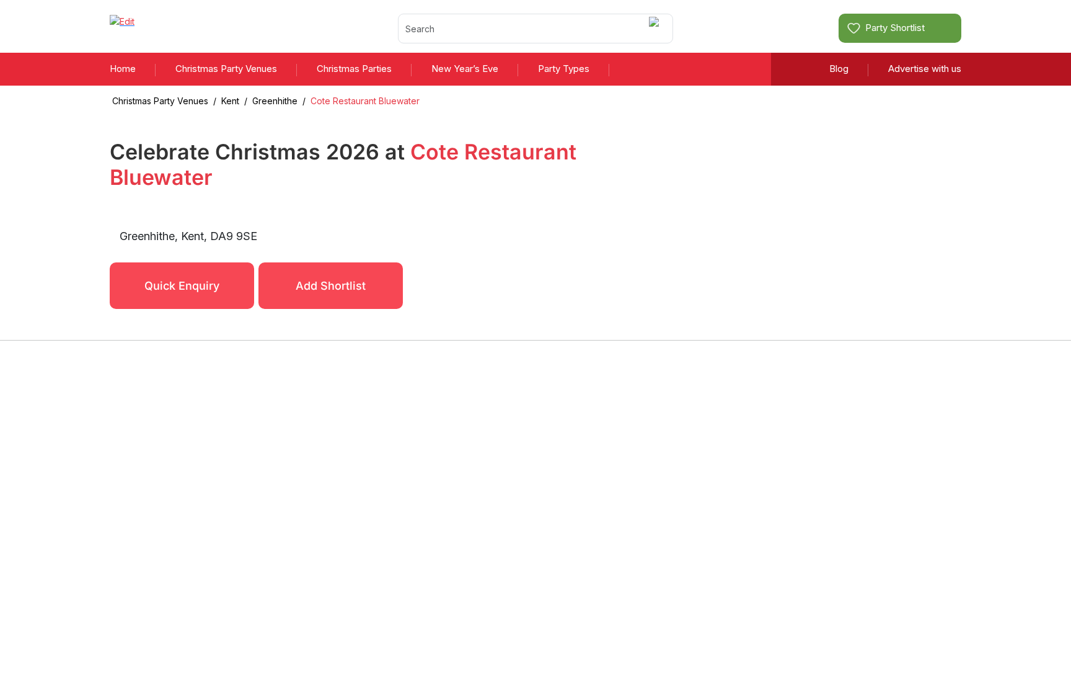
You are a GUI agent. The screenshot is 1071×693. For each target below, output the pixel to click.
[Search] (656, 28)
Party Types (563, 68)
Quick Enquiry (181, 285)
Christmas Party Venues (226, 68)
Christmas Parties (354, 68)
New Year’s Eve (464, 68)
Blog (838, 68)
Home (123, 68)
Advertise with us (924, 68)
